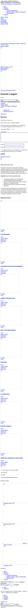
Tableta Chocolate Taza (8, 298)
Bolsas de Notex (8, 524)
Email (2, 147)
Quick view (3, 241)
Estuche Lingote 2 (5, 67)
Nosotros (6, 572)
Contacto (6, 579)
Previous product (5, 46)
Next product (4, 69)
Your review (4, 131)
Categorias (6, 574)
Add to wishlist (4, 104)
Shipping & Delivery (8, 111)
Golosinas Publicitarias (12, 10)
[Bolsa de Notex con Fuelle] (13, 543)
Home (2, 43)
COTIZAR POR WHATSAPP (13, 102)
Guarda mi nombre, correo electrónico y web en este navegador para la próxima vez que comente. (14, 150)
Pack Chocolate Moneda (6, 90)
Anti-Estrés (6, 565)
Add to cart (3, 102)
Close (2, 231)
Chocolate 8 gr (5, 394)
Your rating (4, 129)
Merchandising (10, 13)
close (2, 603)
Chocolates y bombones (20, 43)
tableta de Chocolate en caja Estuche (12, 458)
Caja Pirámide (5, 234)
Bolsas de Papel (7, 503)
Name (2, 144)
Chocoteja (4, 362)
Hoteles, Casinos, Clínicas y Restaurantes (16, 12)
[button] (13, 102)
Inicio (5, 571)
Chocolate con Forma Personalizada (12, 266)
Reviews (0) (6, 110)
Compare (3, 103)
